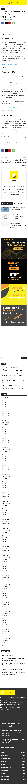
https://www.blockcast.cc (14, 182)
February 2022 (5, 519)
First (7, 380)
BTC (21, 370)
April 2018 (4, 622)
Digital (4, 378)
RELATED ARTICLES (7, 203)
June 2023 (4, 483)
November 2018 (6, 606)
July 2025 (4, 427)
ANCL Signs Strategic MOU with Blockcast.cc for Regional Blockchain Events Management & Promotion (21, 162)
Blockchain (14, 370)
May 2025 (4, 431)
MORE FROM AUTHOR (19, 203)
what (11, 388)
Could (20, 373)
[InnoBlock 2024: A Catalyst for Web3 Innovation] (5, 209)
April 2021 (4, 541)
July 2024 (4, 454)
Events (7, 6)
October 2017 (5, 636)
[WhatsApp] (13, 23)
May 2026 (4, 404)
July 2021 (4, 535)
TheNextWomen (15, 80)
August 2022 (5, 505)
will (19, 388)
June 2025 (4, 429)
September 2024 (6, 449)
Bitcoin (5, 370)
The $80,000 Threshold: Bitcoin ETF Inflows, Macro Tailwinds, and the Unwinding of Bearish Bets (14, 668)
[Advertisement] (14, 340)
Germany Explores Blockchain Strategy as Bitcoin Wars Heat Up (7, 161)
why (15, 388)
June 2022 (4, 510)
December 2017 (6, 631)
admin (4, 19)
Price (11, 385)
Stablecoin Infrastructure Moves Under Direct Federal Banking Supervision (13, 659)
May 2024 (4, 458)
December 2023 (6, 469)
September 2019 (6, 584)
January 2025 (5, 440)
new (19, 383)
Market (4, 383)
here (10, 380)
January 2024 (5, 467)
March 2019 (5, 598)
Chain (8, 373)
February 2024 (5, 465)
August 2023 (5, 478)
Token (21, 385)
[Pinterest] (9, 23)
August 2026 (5, 397)
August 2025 (5, 424)
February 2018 (5, 627)
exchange (20, 378)
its (21, 380)
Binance (18, 367)
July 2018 (4, 615)
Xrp (22, 388)
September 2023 (6, 476)
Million (12, 383)
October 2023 (5, 474)
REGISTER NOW (5, 64)
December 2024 (6, 442)
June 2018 (4, 618)
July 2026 (4, 400)
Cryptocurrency (13, 375)
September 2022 (6, 503)
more (16, 383)
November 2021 (6, 526)
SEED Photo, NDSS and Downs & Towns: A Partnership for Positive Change (18, 216)
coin (11, 373)
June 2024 (4, 456)
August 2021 (5, 532)
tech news (16, 385)
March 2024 (5, 463)
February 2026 (5, 411)
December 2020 (6, 550)
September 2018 (6, 611)
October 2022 (5, 501)
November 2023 (6, 472)
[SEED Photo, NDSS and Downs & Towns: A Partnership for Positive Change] (5, 216)
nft (3, 385)
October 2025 (5, 420)
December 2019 (6, 577)
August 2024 (5, 451)
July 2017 (4, 642)
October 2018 (5, 609)
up (6, 388)
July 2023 (4, 481)
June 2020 (4, 564)
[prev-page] (2, 231)
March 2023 (5, 490)
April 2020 (4, 568)
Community (15, 373)
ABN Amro (16, 46)
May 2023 (4, 485)
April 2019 (4, 595)
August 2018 (5, 613)
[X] (6, 23)
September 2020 (6, 557)
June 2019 (4, 591)
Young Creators (8, 131)
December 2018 (6, 604)
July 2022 (4, 508)
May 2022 (4, 512)
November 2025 (6, 418)
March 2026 (5, 409)
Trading (3, 388)
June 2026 (4, 402)
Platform (6, 385)
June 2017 (4, 645)
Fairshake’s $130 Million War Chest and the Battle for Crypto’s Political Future (13, 673)
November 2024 (6, 445)
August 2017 (5, 640)
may (9, 383)
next (23, 383)
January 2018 (5, 629)
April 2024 (4, 460)
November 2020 (6, 553)
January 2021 (5, 548)
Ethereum (13, 378)
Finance (4, 380)
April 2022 (4, 514)
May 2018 (4, 620)
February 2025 (5, 438)
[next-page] (5, 231)
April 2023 (4, 487)
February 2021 (5, 546)
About (3, 367)
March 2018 (5, 624)
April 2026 (4, 406)
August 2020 (5, 559)
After (7, 367)
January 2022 (5, 521)
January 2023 (5, 494)
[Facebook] (2, 23)
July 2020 (4, 562)
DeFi (20, 375)
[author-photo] (14, 178)
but (24, 370)
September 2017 (6, 638)
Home (2, 6)
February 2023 (5, 492)
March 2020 (5, 571)
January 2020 (5, 575)
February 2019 (5, 600)
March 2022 (5, 517)
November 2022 (6, 499)
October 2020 (5, 555)
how (14, 380)
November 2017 (6, 633)
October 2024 (5, 447)
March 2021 (5, 544)
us (8, 388)
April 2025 (4, 433)
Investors (18, 380)
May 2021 (4, 539)
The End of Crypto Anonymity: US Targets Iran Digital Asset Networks (13, 654)
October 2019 (5, 582)
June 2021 (4, 537)
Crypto (5, 375)
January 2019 (5, 602)
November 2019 (6, 580)
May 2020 (4, 566)
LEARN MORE (13, 64)
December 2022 (6, 496)
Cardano (4, 373)
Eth (7, 378)
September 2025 (6, 422)
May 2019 (4, 593)
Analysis (12, 367)
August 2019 (5, 586)
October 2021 (5, 528)
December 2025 (6, 415)
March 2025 (5, 436)
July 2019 (4, 589)
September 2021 (6, 530)
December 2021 (6, 523)
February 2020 (5, 573)
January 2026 (5, 413)
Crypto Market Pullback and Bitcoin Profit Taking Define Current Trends (13, 664)
